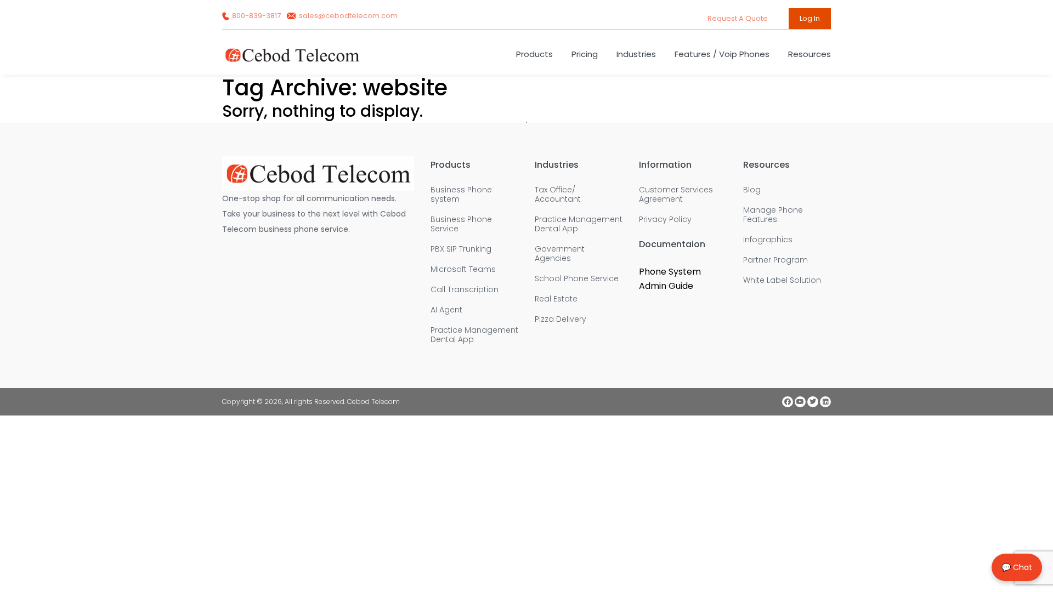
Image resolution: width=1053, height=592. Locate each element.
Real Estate (556, 299)
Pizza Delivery (560, 319)
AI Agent (446, 310)
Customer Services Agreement (676, 194)
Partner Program (775, 260)
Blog (752, 190)
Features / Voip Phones (722, 54)
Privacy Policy (665, 219)
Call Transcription (465, 289)
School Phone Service (577, 278)
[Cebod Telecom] (292, 60)
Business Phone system (461, 194)
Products (534, 54)
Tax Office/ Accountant (558, 194)
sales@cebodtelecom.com (347, 15)
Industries (636, 54)
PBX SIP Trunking (461, 249)
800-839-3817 (256, 15)
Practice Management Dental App (474, 335)
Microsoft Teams (463, 269)
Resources (809, 54)
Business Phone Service (461, 224)
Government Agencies (560, 253)
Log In (810, 18)
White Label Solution (782, 280)
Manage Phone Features (773, 215)
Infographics (767, 239)
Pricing (584, 54)
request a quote (738, 18)
